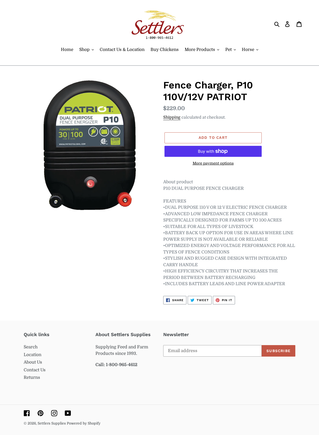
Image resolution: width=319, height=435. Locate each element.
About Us (33, 362)
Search (31, 347)
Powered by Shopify (83, 423)
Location (32, 354)
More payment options (213, 163)
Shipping (171, 117)
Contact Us (35, 370)
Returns (32, 377)
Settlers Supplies (52, 423)
